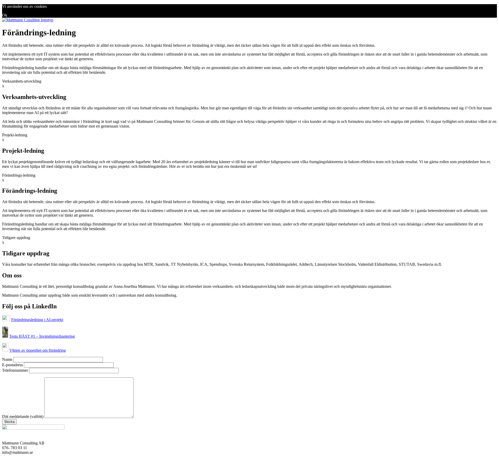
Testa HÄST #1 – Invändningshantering (42, 336)
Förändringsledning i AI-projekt (37, 319)
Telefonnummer (15, 370)
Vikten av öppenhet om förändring (37, 350)
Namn (7, 359)
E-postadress (13, 365)
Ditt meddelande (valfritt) (23, 416)
